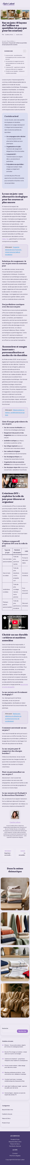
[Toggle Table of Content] (24, 51)
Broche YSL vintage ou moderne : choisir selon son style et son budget (16, 1052)
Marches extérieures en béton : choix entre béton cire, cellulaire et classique (15, 1073)
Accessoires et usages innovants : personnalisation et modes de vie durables (15, 63)
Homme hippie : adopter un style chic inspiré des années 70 (15, 1093)
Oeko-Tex (5, 239)
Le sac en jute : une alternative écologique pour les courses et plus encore (15, 57)
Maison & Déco (6, 1118)
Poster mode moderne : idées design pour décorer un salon (15, 1066)
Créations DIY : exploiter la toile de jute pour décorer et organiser (15, 68)
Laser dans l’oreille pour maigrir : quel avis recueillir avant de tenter (16, 1087)
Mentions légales (15, 1155)
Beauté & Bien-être (7, 1109)
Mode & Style (6, 1122)
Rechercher (5, 1028)
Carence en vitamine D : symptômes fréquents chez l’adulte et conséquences (16, 1059)
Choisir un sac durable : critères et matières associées (15, 72)
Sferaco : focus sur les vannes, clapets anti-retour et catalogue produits (15, 1046)
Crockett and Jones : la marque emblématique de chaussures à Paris (14, 1080)
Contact (15, 1153)
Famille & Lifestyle (7, 1114)
